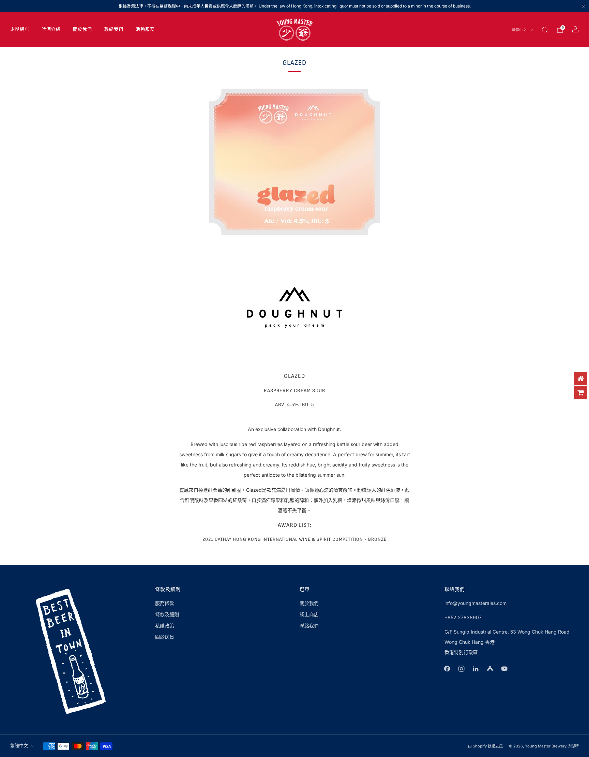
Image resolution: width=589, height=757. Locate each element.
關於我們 (82, 29)
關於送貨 (164, 637)
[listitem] (294, 6)
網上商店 (309, 614)
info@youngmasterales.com (475, 603)
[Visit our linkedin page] (476, 669)
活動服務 (145, 29)
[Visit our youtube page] (504, 669)
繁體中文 (519, 30)
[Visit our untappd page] (490, 669)
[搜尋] (544, 29)
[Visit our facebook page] (447, 669)
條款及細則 (167, 614)
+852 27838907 (463, 617)
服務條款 (164, 603)
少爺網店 (19, 29)
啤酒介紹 (51, 29)
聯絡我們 (113, 29)
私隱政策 (164, 625)
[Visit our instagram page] (461, 669)
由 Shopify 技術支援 (485, 746)
